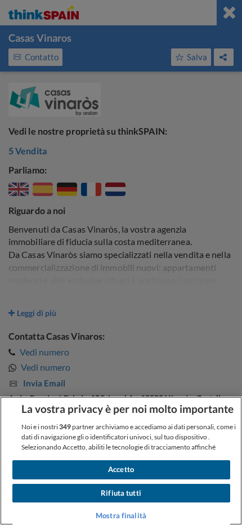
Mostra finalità (121, 515)
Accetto (121, 469)
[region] (121, 461)
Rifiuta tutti (121, 492)
